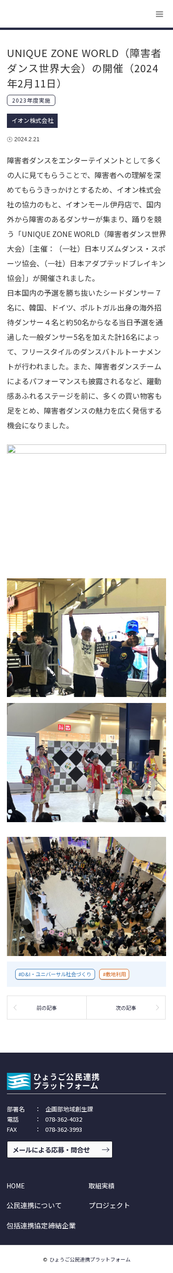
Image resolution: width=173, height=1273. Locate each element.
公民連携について (34, 1205)
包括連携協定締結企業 (41, 1225)
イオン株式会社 (33, 120)
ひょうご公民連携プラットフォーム (90, 1259)
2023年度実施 (31, 100)
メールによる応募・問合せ (51, 1149)
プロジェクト (109, 1205)
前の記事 (46, 1007)
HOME (15, 1185)
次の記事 (126, 1007)
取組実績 (101, 1185)
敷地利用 (116, 974)
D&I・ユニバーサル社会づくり (56, 974)
